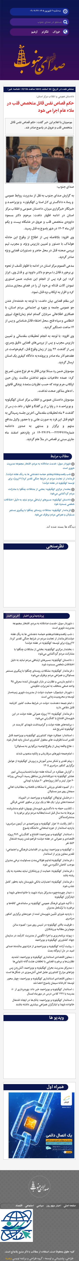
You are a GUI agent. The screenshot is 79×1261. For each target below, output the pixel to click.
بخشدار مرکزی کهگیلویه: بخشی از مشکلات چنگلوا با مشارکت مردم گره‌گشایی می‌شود (44, 651)
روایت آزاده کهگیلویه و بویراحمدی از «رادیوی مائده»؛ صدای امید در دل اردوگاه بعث (40, 948)
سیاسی (40, 1205)
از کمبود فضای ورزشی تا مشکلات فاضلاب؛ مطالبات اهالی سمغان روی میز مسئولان (41, 789)
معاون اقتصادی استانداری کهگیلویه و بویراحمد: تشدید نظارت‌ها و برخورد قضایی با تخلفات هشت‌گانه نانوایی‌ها (42, 959)
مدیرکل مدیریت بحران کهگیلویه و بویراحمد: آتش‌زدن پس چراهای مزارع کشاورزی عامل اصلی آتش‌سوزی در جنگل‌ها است (40, 970)
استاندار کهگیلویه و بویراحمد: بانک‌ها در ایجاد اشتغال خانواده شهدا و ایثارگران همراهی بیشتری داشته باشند (43, 1002)
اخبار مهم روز (53, 1205)
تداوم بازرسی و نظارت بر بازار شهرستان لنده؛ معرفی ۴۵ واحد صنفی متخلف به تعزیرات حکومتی (42, 684)
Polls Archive (65, 553)
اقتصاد (19, 1205)
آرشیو (34, 31)
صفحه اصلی (70, 1205)
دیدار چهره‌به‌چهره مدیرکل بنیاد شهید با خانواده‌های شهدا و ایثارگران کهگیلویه (40, 894)
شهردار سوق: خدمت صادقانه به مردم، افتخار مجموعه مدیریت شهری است (43, 625)
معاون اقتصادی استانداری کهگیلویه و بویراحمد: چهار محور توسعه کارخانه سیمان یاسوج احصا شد (40, 981)
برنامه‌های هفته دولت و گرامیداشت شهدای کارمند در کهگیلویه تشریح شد (43, 727)
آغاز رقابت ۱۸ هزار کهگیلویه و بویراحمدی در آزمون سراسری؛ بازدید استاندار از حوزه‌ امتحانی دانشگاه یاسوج (40, 826)
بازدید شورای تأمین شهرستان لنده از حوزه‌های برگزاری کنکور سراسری (39, 916)
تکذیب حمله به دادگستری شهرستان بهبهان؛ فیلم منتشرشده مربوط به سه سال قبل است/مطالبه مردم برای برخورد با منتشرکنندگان (40, 813)
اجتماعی (29, 1205)
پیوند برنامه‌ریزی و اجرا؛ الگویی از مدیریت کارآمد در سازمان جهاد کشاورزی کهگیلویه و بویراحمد (39, 938)
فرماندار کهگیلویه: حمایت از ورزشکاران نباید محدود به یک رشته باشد (40, 873)
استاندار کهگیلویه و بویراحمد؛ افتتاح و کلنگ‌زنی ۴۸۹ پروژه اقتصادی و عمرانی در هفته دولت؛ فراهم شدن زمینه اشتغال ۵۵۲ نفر (41, 838)
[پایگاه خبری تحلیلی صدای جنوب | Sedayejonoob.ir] (39, 59)
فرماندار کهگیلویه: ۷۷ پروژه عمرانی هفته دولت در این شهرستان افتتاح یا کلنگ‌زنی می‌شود (43, 716)
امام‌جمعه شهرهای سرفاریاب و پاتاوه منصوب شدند (44, 754)
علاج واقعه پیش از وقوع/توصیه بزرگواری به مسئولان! (43, 746)
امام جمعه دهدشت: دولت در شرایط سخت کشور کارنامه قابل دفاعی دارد (41, 705)
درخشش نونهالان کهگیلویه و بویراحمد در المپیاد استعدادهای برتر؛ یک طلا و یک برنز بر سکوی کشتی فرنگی (42, 800)
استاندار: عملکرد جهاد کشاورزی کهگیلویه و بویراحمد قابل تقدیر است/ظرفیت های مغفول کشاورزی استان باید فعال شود (40, 737)
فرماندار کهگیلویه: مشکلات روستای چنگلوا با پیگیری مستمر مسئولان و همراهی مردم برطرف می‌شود (41, 512)
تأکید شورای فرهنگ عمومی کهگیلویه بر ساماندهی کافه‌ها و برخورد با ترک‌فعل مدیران (40, 905)
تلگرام (45, 31)
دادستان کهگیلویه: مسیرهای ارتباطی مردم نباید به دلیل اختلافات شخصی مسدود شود (42, 662)
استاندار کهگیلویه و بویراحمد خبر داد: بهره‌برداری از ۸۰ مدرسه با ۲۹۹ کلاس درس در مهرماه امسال (42, 991)
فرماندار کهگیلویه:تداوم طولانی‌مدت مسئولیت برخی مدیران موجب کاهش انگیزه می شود (39, 862)
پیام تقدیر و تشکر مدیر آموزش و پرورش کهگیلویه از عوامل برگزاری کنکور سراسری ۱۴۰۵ (41, 763)
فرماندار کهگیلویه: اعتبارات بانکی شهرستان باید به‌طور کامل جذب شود (39, 884)
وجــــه (8, 1258)
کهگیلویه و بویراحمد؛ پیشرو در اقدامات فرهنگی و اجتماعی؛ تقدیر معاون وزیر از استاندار (40, 851)
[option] (39, 553)
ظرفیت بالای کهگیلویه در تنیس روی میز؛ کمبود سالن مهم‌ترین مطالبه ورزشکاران (43, 927)
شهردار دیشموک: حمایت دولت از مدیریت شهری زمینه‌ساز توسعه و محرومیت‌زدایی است (41, 694)
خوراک (56, 31)
